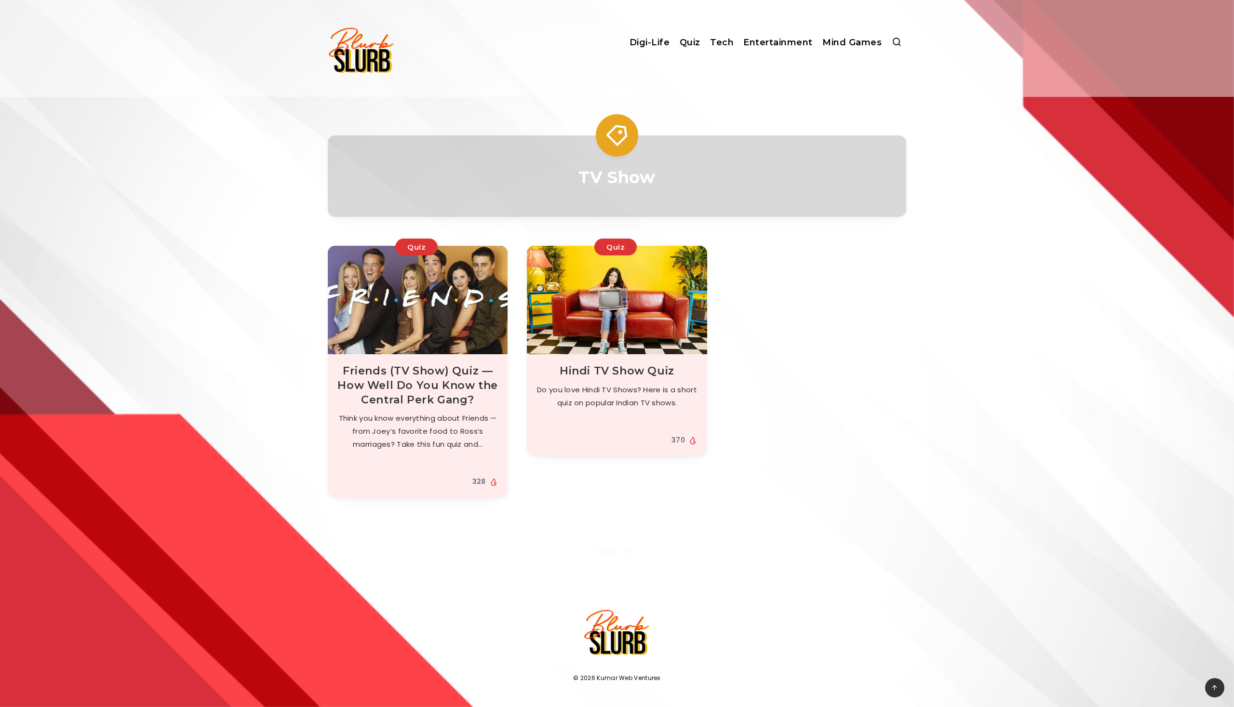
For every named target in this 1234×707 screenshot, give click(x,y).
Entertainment (778, 42)
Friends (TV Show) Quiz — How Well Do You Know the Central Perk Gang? (417, 385)
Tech (722, 42)
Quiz (690, 42)
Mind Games (852, 42)
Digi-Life (650, 42)
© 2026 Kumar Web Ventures (617, 678)
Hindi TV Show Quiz (617, 370)
